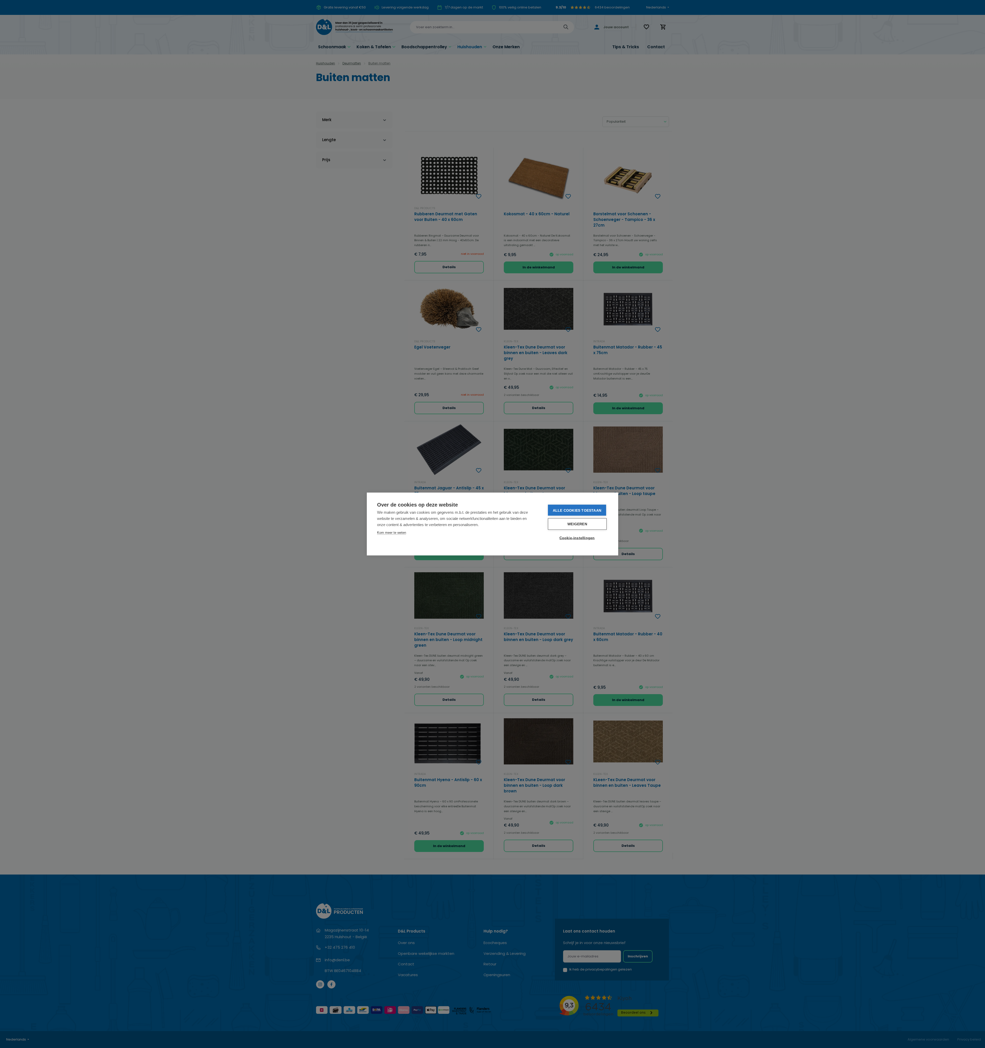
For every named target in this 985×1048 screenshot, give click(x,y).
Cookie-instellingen (577, 538)
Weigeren (577, 524)
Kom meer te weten (391, 533)
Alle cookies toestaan (577, 510)
